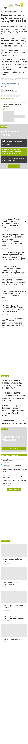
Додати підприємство (14, 489)
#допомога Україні (14, 83)
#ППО (7, 83)
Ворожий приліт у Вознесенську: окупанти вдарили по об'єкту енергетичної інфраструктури (13, 269)
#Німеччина (3, 86)
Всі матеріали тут (14, 166)
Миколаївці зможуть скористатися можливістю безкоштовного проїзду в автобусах (14, 397)
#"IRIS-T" (3, 83)
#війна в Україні (4, 85)
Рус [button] (6, 8)
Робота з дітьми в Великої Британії (12, 607)
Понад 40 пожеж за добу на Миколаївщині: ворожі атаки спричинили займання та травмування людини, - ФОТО (13, 256)
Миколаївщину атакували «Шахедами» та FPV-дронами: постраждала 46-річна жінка (12, 151)
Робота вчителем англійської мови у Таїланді (13, 617)
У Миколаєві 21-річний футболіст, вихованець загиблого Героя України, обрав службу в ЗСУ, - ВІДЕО (13, 410)
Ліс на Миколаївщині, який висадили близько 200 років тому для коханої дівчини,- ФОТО (14, 384)
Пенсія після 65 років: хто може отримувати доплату (14, 421)
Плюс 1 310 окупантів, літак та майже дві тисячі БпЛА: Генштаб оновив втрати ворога (14, 294)
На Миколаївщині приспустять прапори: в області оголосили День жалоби (12, 143)
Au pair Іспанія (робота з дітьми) (12, 560)
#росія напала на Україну (15, 85)
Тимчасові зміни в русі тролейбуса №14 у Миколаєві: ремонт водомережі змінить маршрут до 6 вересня (13, 308)
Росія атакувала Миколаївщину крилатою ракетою (13, 159)
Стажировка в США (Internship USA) (10, 583)
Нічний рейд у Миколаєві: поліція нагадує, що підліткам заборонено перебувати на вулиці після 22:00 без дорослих (14, 223)
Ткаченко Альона (9, 90)
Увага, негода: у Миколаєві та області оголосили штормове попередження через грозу (13, 282)
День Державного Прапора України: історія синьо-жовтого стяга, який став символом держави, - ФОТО (12, 322)
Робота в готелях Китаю (11, 639)
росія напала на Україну (10, 133)
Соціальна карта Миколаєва (12, 438)
